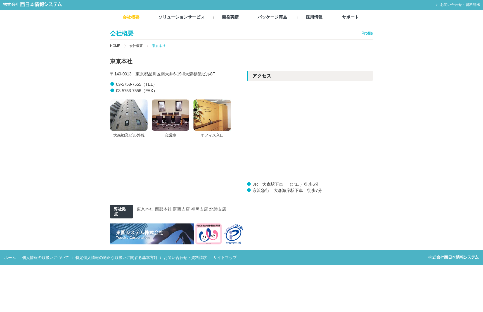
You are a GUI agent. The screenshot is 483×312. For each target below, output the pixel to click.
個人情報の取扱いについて (45, 257)
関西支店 (181, 209)
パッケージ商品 (272, 17)
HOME (115, 46)
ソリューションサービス (181, 17)
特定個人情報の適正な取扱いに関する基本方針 (116, 257)
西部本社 (163, 209)
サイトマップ (225, 257)
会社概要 (131, 17)
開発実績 (230, 17)
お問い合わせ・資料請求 (460, 5)
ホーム (10, 257)
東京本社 (145, 209)
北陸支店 (217, 209)
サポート (350, 17)
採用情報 (314, 17)
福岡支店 (199, 209)
